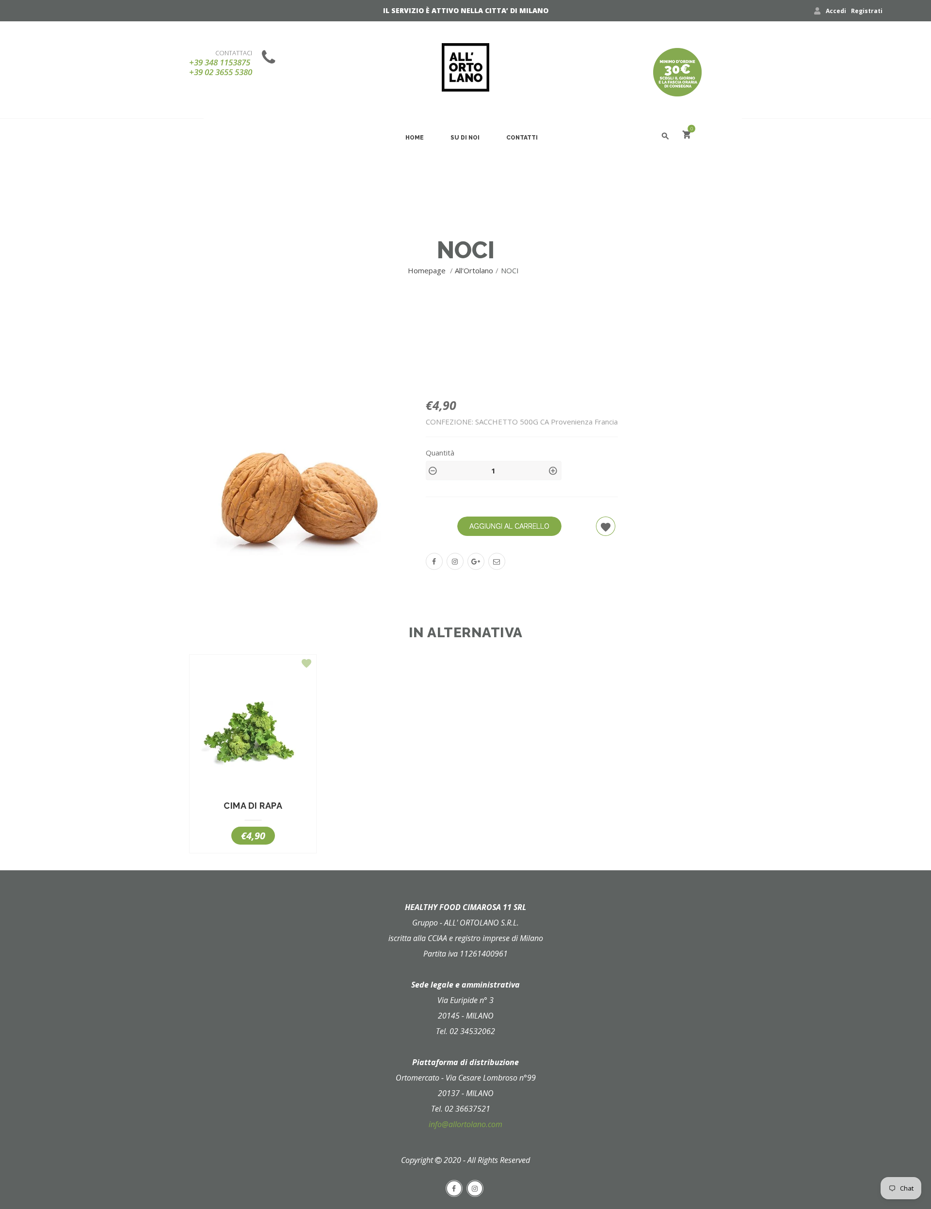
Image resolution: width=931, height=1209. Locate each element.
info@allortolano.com (465, 1124)
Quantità (440, 452)
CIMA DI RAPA (253, 806)
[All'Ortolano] (465, 67)
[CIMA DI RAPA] (252, 732)
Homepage (428, 270)
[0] (686, 136)
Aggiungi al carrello (509, 526)
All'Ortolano (474, 270)
